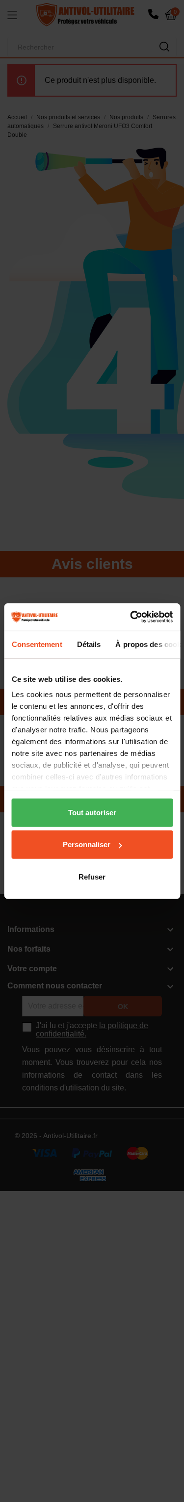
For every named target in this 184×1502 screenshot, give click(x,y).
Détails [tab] (89, 644)
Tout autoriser (92, 812)
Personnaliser (86, 844)
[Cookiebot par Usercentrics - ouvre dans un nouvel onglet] (131, 617)
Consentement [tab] (36, 644)
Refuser (92, 876)
